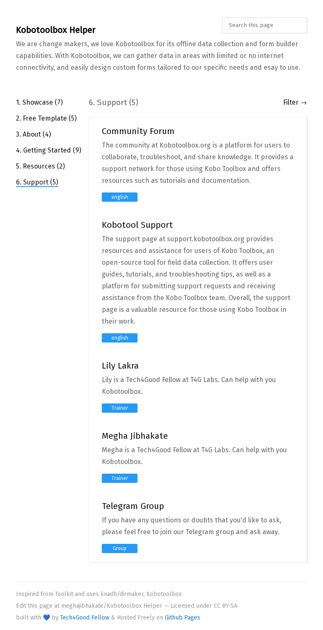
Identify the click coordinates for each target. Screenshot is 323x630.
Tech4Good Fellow (84, 617)
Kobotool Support (137, 225)
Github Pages (182, 617)
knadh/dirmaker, (123, 594)
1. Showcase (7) (39, 102)
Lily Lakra (120, 366)
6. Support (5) (37, 182)
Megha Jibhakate (135, 436)
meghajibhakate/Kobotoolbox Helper (111, 605)
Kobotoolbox (164, 594)
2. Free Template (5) (46, 118)
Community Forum (138, 131)
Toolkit (64, 594)
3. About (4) (33, 134)
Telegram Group (133, 506)
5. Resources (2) (40, 166)
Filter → (295, 102)
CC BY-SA (225, 605)
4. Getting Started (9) (48, 150)
